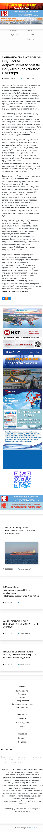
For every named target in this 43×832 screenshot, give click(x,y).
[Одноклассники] (6, 298)
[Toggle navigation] (38, 46)
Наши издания (22, 722)
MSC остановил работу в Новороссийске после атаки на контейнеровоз (20, 530)
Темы (22, 697)
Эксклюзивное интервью (22, 704)
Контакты (30, 39)
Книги (29, 30)
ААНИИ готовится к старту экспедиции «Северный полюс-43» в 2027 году (20, 623)
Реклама (30, 34)
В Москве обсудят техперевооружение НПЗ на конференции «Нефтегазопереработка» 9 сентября (21, 591)
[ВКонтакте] (3, 298)
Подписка (14, 34)
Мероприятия (22, 707)
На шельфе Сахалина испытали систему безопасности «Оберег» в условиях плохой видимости (19, 654)
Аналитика (22, 694)
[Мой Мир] (9, 298)
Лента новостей (22, 691)
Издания (13, 30)
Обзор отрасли (22, 701)
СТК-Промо (34, 828)
